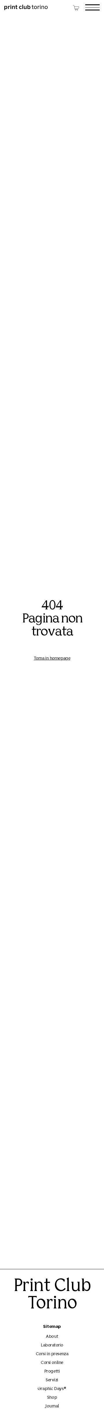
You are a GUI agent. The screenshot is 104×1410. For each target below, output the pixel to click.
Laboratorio (52, 1345)
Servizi (52, 1380)
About (52, 1337)
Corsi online (52, 1363)
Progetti (52, 1371)
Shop (52, 1397)
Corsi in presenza (52, 1354)
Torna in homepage (52, 658)
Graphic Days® (52, 1389)
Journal (52, 1406)
